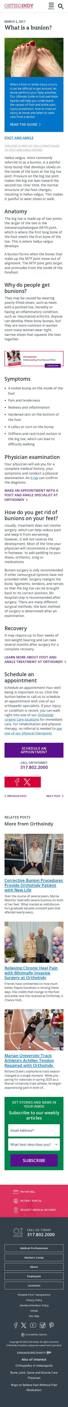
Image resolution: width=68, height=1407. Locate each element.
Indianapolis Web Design (30, 1352)
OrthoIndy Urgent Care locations (29, 717)
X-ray (34, 478)
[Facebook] (15, 1325)
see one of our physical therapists (33, 730)
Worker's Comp (34, 1257)
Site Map (34, 1316)
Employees (34, 1276)
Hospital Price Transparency (34, 1294)
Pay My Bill (27, 1191)
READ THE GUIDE (23, 124)
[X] (23, 1325)
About (34, 1267)
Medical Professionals (34, 1248)
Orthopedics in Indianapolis (34, 1366)
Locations (34, 1285)
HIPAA (34, 1310)
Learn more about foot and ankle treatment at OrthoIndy (34, 659)
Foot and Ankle (19, 138)
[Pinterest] (51, 1325)
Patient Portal (31, 1200)
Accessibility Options (36, 1334)
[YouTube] (33, 1325)
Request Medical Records (38, 1209)
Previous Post (17, 796)
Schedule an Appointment (34, 750)
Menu (51, 8)
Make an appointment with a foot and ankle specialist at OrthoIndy (31, 495)
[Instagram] (42, 1325)
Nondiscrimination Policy (34, 1305)
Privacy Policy (34, 1300)
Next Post (53, 796)
